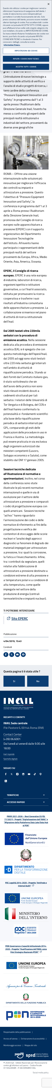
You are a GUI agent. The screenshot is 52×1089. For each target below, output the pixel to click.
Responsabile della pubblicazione (17, 1031)
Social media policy (41, 1072)
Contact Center (12, 734)
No (37, 681)
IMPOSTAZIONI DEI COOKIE (26, 50)
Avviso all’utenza (10, 1038)
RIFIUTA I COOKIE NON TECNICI (26, 58)
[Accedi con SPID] (37, 1055)
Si (14, 681)
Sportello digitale (10, 758)
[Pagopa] (19, 1055)
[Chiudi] (48, 4)
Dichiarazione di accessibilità (32, 1038)
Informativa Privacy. (12, 45)
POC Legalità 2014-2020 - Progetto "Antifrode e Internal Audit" (26, 884)
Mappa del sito (31, 1045)
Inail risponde (8, 754)
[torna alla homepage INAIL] (18, 703)
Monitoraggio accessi (12, 1045)
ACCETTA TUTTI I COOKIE (26, 66)
